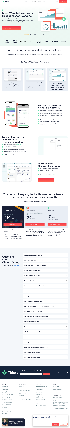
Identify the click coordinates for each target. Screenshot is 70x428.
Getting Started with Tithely (24, 390)
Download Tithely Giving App (25, 399)
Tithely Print (4, 407)
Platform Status (22, 395)
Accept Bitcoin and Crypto (7, 409)
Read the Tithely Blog (57, 397)
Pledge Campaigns (6, 392)
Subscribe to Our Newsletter (42, 400)
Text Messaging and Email (7, 399)
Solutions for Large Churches (8, 411)
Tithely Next (55, 391)
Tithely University (22, 392)
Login (57, 1)
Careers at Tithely (56, 387)
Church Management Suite (56, 174)
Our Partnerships (39, 392)
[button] (26, 1)
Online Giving (5, 387)
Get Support (21, 386)
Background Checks (6, 397)
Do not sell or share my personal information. (41, 419)
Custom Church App (6, 400)
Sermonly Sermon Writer (7, 405)
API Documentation (23, 393)
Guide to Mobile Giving (40, 399)
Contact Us (55, 392)
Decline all (63, 424)
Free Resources (39, 394)
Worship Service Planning (7, 404)
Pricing (39, 1)
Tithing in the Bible (57, 399)
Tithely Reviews (39, 387)
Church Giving (5, 386)
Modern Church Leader (41, 405)
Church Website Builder (7, 402)
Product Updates (22, 397)
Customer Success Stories (41, 386)
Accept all (55, 424)
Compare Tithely (39, 389)
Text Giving (4, 391)
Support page (16, 265)
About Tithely (56, 386)
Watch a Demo (22, 387)
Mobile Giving (5, 389)
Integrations (4, 413)
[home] (9, 1)
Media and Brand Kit (57, 389)
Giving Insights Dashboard (7, 394)
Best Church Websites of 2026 (59, 405)
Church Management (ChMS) (8, 396)
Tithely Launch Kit (39, 397)
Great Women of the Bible (58, 400)
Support (44, 1)
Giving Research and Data (41, 396)
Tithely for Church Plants (41, 391)
